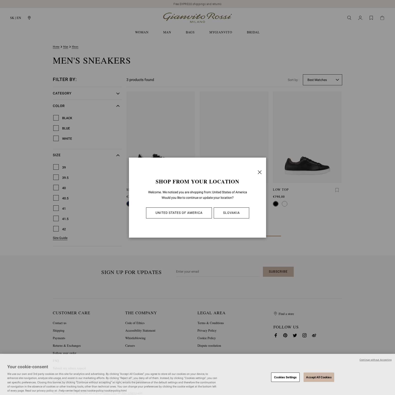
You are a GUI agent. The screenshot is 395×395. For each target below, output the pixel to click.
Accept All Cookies (318, 377)
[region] (197, 374)
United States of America (179, 213)
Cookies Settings (285, 377)
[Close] (259, 172)
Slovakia (231, 213)
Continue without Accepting (376, 359)
